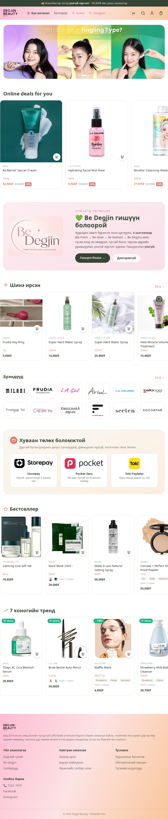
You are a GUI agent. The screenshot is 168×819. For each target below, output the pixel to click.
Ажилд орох (67, 757)
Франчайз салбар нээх (75, 768)
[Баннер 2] (84, 75)
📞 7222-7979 (12, 785)
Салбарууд (10, 768)
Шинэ (80, 13)
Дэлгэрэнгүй (126, 258)
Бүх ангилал (40, 13)
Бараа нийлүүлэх (71, 762)
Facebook (9, 791)
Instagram (10, 797)
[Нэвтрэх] (152, 13)
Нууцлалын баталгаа (129, 757)
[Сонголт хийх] (83, 552)
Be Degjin (10, 762)
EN (133, 13)
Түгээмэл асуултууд (128, 768)
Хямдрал (99, 13)
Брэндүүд (60, 13)
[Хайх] (143, 13)
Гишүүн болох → (92, 258)
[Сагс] (161, 13)
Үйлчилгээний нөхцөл (130, 762)
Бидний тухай (13, 757)
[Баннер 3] (88, 75)
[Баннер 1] (79, 75)
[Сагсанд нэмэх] (56, 157)
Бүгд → (160, 286)
